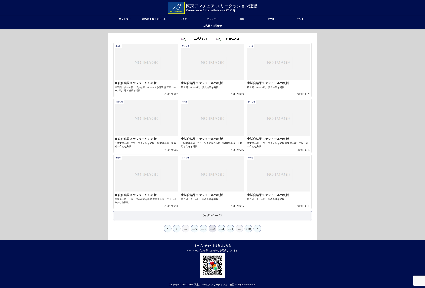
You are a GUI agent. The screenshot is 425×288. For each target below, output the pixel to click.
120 (194, 228)
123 (221, 228)
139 (248, 228)
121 (203, 228)
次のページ (212, 215)
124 (230, 228)
